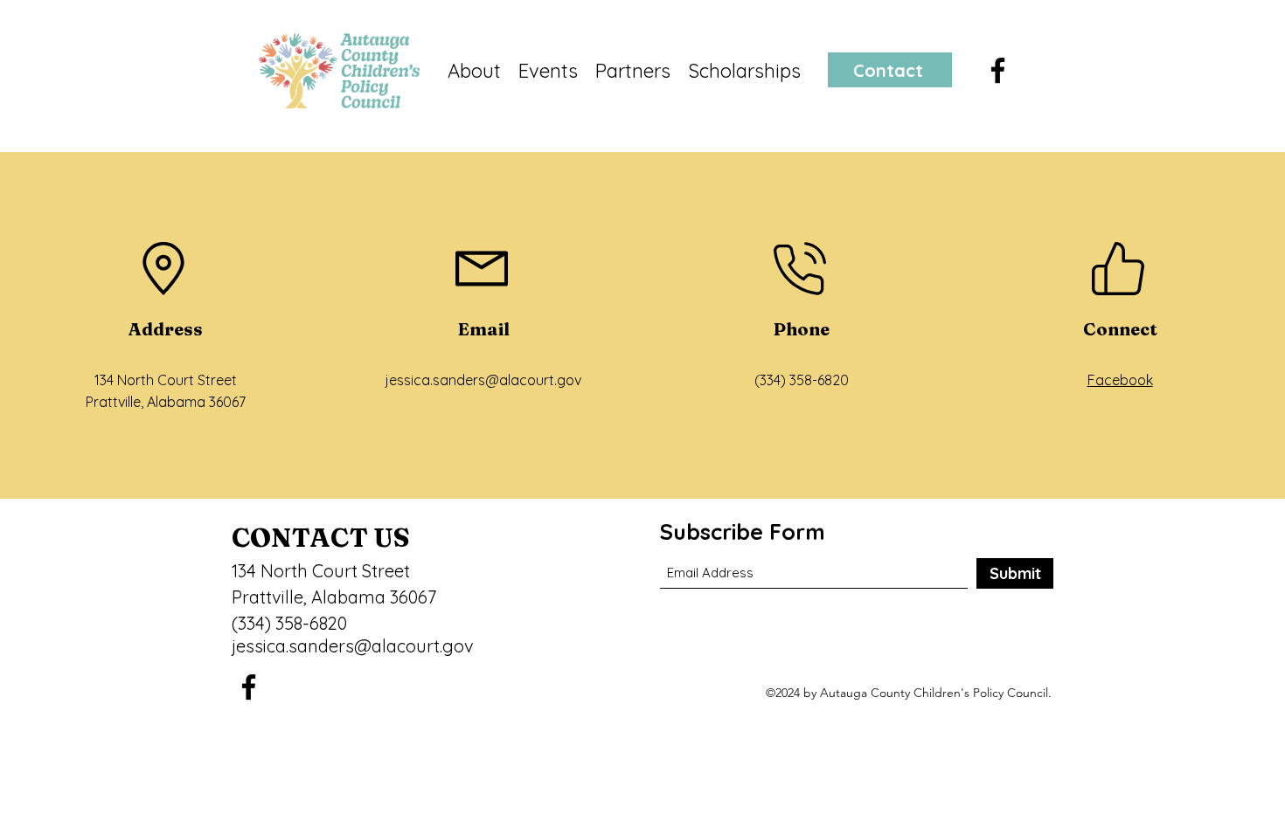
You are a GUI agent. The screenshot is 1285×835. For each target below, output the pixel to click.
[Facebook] (998, 70)
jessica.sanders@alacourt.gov (483, 380)
